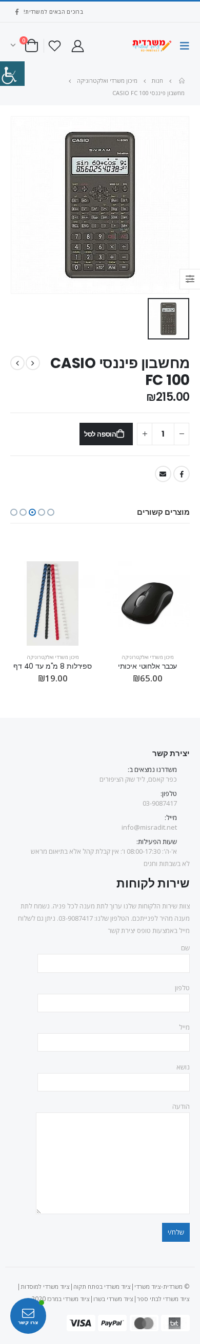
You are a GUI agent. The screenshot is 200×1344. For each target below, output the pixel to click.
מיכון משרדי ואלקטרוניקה (148, 657)
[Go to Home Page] (181, 81)
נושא (183, 1067)
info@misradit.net (149, 827)
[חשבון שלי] (77, 46)
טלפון (182, 987)
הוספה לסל (100, 434)
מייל (184, 1027)
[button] (50, 512)
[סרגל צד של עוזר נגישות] (12, 73)
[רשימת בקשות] (55, 46)
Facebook (181, 474)
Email (163, 474)
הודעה (181, 1106)
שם (185, 947)
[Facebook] (17, 11)
